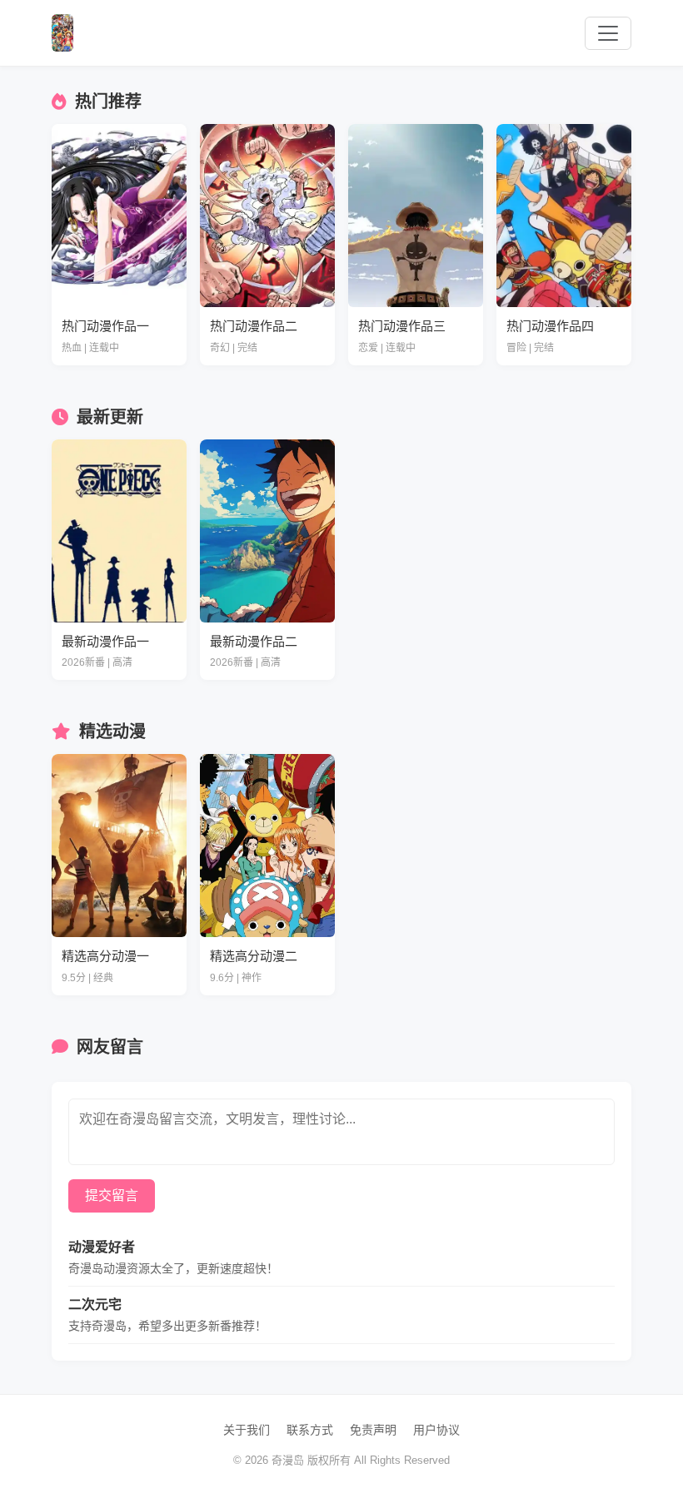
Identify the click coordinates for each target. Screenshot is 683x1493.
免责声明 (373, 1429)
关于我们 (246, 1429)
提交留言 (111, 1195)
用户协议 (436, 1429)
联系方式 (310, 1429)
